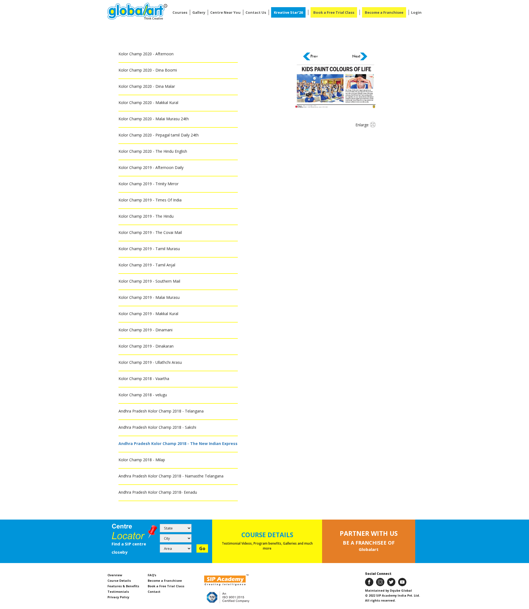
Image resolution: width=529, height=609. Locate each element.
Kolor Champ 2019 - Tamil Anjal (146, 264)
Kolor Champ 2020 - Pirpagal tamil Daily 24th (158, 135)
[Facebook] (369, 582)
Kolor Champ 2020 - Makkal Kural (148, 102)
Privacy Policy (118, 597)
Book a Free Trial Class (333, 12)
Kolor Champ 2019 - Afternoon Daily (150, 167)
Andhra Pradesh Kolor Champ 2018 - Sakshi (157, 427)
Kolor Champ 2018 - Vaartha (143, 378)
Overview (114, 575)
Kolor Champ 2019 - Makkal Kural (148, 313)
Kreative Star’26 (288, 12)
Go (202, 548)
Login (416, 12)
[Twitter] (391, 582)
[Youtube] (402, 582)
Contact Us (255, 12)
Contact (154, 591)
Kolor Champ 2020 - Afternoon (146, 53)
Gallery (198, 12)
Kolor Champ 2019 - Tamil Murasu (149, 248)
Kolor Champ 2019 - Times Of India (150, 200)
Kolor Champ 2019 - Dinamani (145, 329)
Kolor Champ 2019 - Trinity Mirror (148, 183)
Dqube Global (400, 590)
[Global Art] (137, 11)
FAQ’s (152, 575)
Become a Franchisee (384, 12)
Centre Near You (225, 12)
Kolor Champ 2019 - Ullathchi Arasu (150, 362)
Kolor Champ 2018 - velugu (142, 394)
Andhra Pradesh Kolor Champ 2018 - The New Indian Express (177, 443)
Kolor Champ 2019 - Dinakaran (146, 346)
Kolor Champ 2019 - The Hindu (146, 216)
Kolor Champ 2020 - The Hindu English (152, 151)
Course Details (119, 580)
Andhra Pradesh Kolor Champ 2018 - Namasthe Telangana (170, 476)
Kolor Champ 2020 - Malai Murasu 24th (153, 118)
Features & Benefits (123, 586)
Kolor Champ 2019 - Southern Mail (149, 281)
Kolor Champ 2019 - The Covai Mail (150, 232)
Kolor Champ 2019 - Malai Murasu (149, 297)
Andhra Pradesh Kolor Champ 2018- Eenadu (157, 492)
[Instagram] (380, 582)
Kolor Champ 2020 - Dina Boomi (147, 70)
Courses (179, 12)
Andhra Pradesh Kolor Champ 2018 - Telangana (161, 411)
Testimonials (118, 591)
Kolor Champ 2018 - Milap (141, 459)
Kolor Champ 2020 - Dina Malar (146, 86)
